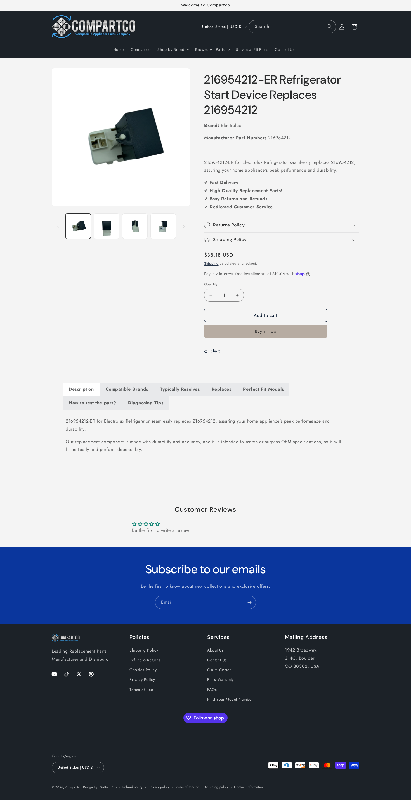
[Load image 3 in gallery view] (135, 226)
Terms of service (187, 787)
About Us (215, 650)
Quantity (211, 284)
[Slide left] (58, 226)
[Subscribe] (249, 602)
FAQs (212, 689)
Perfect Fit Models (263, 389)
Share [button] (216, 351)
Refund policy (132, 787)
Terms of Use (141, 689)
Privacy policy (159, 787)
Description (81, 389)
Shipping (211, 263)
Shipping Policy (143, 650)
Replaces (222, 389)
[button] (173, 49)
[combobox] (292, 26)
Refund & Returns (144, 660)
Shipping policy (216, 787)
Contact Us (217, 660)
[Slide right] (184, 226)
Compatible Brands (127, 389)
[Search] (329, 26)
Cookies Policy (143, 669)
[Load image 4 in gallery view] (163, 226)
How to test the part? (92, 403)
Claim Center (219, 669)
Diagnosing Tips (146, 403)
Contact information (249, 787)
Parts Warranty (220, 680)
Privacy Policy (142, 680)
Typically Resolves (180, 389)
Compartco (73, 787)
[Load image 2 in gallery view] (106, 226)
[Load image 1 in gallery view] (78, 226)
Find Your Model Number (230, 699)
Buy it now (266, 331)
